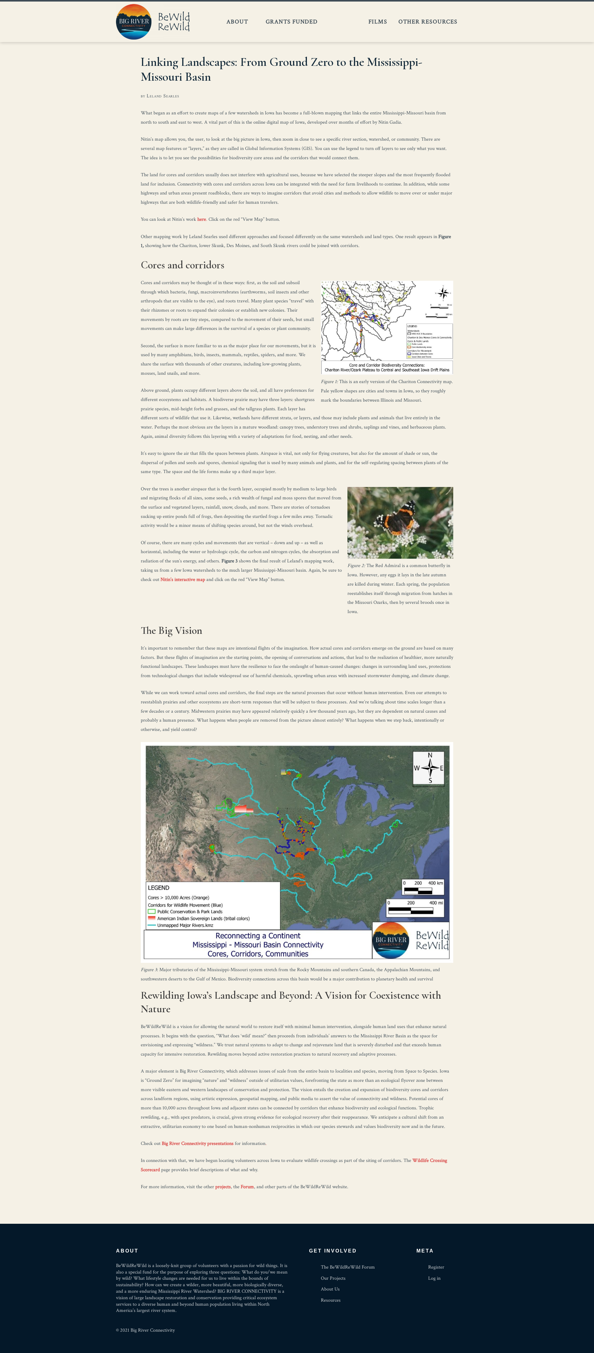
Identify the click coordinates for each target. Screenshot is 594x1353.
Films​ (377, 21)
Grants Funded (292, 21)
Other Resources (427, 21)
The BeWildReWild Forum (343, 22)
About (237, 21)
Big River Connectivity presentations (198, 1143)
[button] (470, 22)
